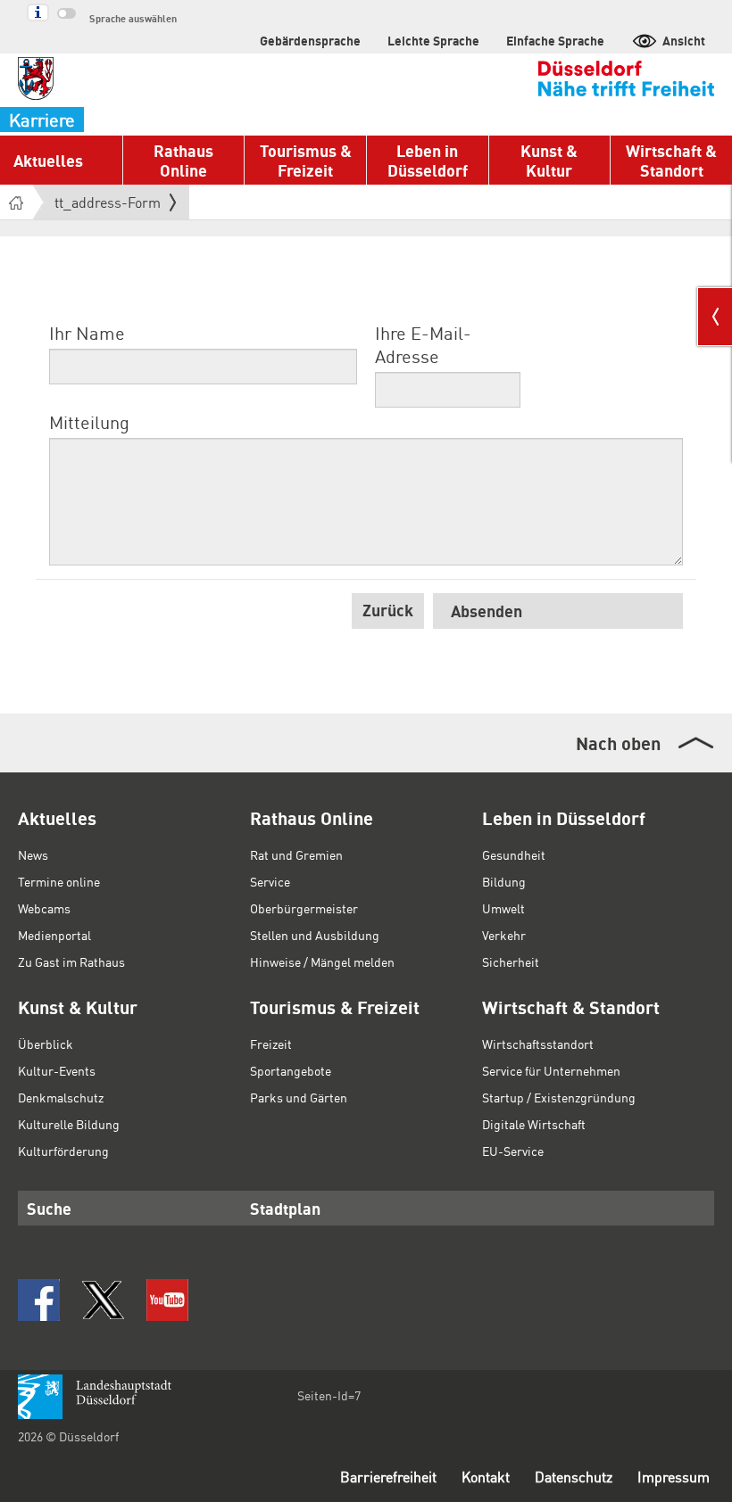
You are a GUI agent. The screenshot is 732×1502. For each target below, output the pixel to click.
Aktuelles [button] (48, 160)
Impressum (673, 1476)
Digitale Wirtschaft (534, 1124)
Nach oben (618, 743)
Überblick (45, 1044)
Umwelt (503, 908)
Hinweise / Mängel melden (322, 961)
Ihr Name (87, 332)
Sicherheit (510, 961)
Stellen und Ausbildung (314, 935)
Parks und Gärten (298, 1097)
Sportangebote (290, 1070)
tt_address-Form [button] (107, 206)
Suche (49, 1208)
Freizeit (271, 1044)
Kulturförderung (63, 1151)
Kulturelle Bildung (69, 1124)
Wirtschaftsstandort (538, 1044)
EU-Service (513, 1151)
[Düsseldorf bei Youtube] (167, 1300)
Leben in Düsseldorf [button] (427, 160)
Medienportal (54, 935)
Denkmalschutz (61, 1097)
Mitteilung (89, 421)
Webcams (44, 908)
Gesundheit (513, 854)
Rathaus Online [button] (183, 160)
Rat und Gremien (296, 854)
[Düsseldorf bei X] (103, 1300)
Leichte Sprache (433, 40)
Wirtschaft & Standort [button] (671, 160)
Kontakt (486, 1476)
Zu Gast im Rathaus (71, 961)
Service (270, 881)
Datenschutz (573, 1476)
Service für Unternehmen (551, 1070)
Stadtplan (285, 1208)
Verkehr (504, 935)
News (33, 854)
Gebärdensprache (310, 40)
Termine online (59, 881)
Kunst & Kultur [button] (549, 160)
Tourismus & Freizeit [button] (306, 160)
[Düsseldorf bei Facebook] (39, 1300)
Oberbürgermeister (304, 908)
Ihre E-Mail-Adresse (423, 344)
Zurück (387, 609)
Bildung (504, 881)
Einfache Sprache (555, 40)
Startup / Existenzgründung (559, 1097)
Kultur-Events (57, 1070)
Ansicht (683, 40)
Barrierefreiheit (388, 1476)
